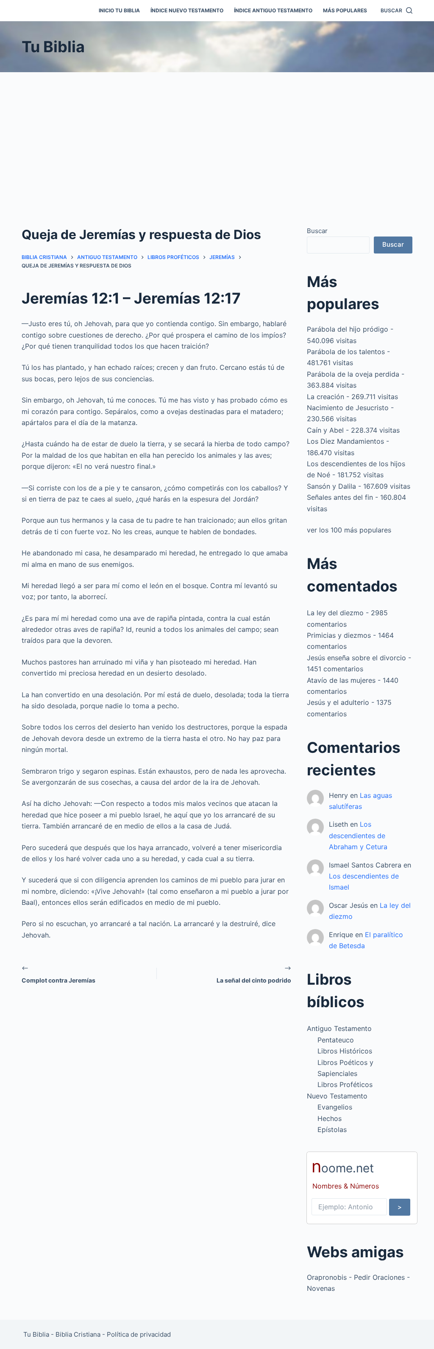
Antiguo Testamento (339, 1028)
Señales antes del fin (340, 497)
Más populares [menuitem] (345, 10)
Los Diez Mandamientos (345, 441)
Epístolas (332, 1129)
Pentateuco (335, 1040)
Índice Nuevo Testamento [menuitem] (186, 10)
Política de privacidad (139, 1334)
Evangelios (334, 1107)
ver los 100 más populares (349, 530)
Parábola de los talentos (346, 351)
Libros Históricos (344, 1051)
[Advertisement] (217, 135)
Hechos (329, 1118)
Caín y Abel (325, 430)
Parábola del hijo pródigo (347, 329)
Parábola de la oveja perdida (353, 374)
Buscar (317, 231)
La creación (325, 396)
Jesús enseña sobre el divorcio (356, 657)
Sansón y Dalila (331, 486)
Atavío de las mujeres (341, 680)
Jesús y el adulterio (338, 702)
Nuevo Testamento (337, 1096)
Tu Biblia (53, 46)
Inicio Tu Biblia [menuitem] (119, 10)
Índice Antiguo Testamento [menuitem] (273, 10)
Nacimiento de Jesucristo (348, 407)
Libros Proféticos (345, 1084)
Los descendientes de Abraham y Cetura (358, 835)
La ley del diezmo (335, 612)
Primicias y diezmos (339, 635)
